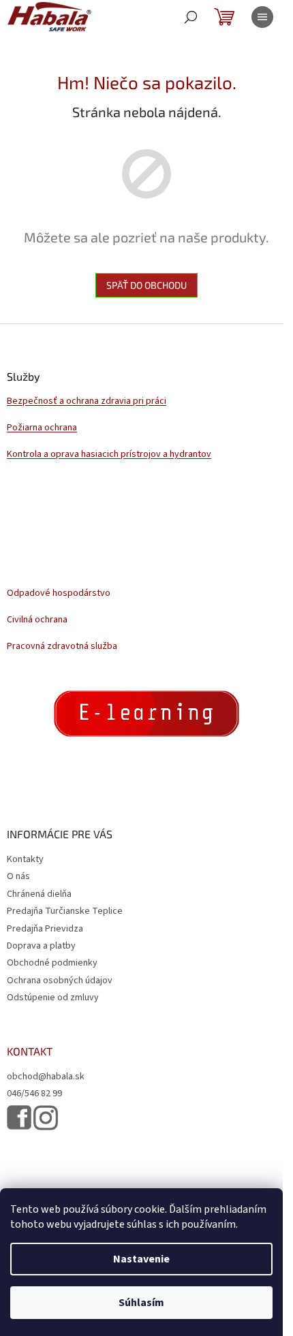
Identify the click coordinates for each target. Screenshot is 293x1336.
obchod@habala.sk (45, 1076)
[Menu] (262, 17)
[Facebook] (19, 1117)
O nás (18, 876)
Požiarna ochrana (42, 428)
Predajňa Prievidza (45, 929)
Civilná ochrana (37, 620)
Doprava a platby (41, 946)
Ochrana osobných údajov (59, 980)
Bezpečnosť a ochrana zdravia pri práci (86, 401)
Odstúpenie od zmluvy (53, 997)
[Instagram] (45, 1117)
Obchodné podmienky (52, 963)
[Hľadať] (190, 17)
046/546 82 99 (34, 1093)
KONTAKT (29, 1051)
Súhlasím (141, 1302)
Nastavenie (141, 1259)
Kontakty (25, 859)
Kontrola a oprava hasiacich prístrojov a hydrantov (109, 454)
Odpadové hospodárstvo (58, 593)
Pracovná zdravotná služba (62, 646)
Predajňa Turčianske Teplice (65, 911)
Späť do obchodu (146, 285)
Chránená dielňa (39, 894)
